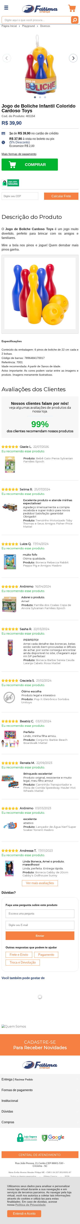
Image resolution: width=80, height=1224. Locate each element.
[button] (35, 97)
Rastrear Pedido (24, 1079)
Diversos (45, 26)
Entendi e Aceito (24, 1213)
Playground (29, 26)
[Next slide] (73, 58)
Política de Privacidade (30, 1204)
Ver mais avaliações (40, 883)
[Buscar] (74, 20)
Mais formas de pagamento (19, 154)
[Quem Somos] (40, 1026)
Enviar (40, 935)
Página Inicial (9, 26)
